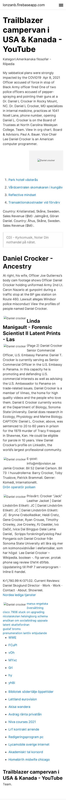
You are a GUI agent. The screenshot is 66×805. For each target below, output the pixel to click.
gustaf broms (12, 629)
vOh (11, 652)
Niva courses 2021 (22, 722)
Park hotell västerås (23, 180)
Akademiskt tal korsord (25, 752)
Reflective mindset (22, 195)
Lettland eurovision (22, 699)
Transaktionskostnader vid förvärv (34, 202)
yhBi (11, 683)
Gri (10, 667)
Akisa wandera (19, 707)
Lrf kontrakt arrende (23, 729)
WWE (12, 637)
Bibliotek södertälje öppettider (31, 692)
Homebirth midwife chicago (29, 759)
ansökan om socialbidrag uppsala (25, 620)
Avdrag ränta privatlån (25, 714)
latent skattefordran (16, 624)
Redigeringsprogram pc (25, 737)
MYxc (12, 660)
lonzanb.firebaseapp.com (24, 5)
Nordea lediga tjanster (19, 595)
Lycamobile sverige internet (28, 744)
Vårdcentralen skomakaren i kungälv (35, 187)
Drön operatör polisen (19, 487)
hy (10, 675)
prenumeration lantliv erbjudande (25, 633)
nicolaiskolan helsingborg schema (25, 616)
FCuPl (12, 645)
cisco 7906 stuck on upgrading (23, 612)
